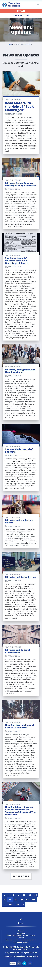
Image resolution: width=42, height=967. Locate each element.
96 (10, 899)
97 (16, 899)
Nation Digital (32, 956)
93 (30, 895)
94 (35, 895)
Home (11, 44)
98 (22, 899)
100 (33, 899)
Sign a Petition (21, 15)
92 (24, 895)
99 (27, 899)
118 (10, 904)
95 (4, 899)
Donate (21, 11)
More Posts (21, 876)
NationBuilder (19, 956)
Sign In (20, 923)
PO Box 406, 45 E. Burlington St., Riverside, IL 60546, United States (21, 948)
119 (17, 904)
